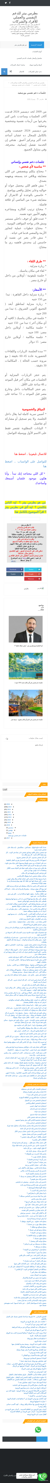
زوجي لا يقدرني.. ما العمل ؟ (37, 1396)
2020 (9, 820)
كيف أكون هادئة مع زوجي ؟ (37, 1352)
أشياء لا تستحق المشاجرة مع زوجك (34, 1358)
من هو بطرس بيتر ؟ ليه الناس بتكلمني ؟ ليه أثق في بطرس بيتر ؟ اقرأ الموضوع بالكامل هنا (25, 507)
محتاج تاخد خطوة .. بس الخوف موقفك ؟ (33, 1221)
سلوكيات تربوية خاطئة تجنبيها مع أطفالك (33, 1347)
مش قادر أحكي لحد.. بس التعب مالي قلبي (32, 1255)
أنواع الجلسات (37, 51)
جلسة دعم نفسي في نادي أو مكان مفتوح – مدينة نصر (27, 719)
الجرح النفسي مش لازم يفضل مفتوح (34, 1134)
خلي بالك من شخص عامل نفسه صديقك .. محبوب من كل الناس (25, 1036)
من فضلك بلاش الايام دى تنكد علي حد (34, 985)
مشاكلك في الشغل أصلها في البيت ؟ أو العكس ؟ (30, 1269)
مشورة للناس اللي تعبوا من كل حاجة (34, 1289)
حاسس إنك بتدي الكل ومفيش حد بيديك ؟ (32, 1176)
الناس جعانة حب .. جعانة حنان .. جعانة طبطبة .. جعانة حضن (27, 922)
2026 (8, 804)
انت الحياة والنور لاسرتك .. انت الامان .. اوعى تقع (30, 1031)
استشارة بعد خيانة (40, 1111)
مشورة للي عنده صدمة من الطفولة (34, 1295)
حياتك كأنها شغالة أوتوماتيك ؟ (36, 1188)
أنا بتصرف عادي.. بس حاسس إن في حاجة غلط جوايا (29, 1145)
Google (31, 574)
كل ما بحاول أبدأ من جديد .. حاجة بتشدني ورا (31, 1216)
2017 (8, 838)
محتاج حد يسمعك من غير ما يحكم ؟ (34, 1244)
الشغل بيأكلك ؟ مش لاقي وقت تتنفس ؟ (33, 1137)
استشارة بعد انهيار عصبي (38, 1106)
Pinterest (31, 579)
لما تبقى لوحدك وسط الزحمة (36, 1219)
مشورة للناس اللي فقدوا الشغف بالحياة (33, 1292)
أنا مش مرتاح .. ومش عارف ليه (36, 1151)
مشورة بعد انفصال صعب (38, 1275)
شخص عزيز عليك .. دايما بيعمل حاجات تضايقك (31, 1005)
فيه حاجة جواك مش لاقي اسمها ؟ (35, 1202)
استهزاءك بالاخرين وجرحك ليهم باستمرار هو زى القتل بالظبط (26, 860)
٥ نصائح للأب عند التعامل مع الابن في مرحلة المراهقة (29, 1327)
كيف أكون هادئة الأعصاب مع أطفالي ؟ (34, 1355)
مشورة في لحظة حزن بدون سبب (35, 1281)
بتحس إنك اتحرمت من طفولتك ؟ (35, 1154)
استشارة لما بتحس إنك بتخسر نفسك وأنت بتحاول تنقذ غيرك (26, 1126)
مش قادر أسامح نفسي (38, 1258)
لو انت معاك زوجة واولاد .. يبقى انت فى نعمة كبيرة (30, 1039)
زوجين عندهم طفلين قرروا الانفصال (34, 924)
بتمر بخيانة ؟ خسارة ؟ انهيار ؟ (36, 1162)
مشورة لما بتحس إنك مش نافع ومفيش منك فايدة (30, 1297)
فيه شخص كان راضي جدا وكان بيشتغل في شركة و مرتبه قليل (26, 886)
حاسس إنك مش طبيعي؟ (38, 1179)
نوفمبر (10, 830)
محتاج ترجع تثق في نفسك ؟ (37, 1230)
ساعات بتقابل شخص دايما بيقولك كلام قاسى (31, 876)
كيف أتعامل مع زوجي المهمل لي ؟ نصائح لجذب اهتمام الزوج (26, 1399)
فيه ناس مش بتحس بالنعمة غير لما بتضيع (33, 1034)
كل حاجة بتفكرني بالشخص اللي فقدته (34, 1210)
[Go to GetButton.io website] (44, 1480)
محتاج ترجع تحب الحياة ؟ (38, 1233)
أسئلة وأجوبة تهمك (35, 65)
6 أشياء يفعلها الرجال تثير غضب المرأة (33, 1369)
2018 (8, 825)
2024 (9, 809)
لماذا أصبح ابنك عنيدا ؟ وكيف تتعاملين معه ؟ (32, 1382)
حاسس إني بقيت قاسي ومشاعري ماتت (33, 1185)
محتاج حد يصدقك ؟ (40, 1247)
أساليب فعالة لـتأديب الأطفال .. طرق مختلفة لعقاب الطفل (27, 1374)
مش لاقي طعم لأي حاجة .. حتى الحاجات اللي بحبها (30, 1264)
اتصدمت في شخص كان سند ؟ (36, 1095)
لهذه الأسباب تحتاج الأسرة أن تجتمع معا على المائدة (29, 1385)
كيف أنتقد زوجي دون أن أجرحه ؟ (35, 1324)
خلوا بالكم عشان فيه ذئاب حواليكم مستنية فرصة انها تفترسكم (26, 1047)
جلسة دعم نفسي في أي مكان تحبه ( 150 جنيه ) (29, 683)
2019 (9, 822)
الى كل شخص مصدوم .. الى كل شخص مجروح (31, 857)
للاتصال (21, 71)
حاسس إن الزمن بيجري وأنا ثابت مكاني (33, 1171)
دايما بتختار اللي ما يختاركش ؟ (36, 1193)
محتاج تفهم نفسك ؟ (39, 1238)
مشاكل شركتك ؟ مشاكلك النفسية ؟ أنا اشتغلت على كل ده (27, 1267)
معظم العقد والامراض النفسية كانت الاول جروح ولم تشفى (27, 957)
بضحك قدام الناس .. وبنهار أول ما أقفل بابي (32, 1168)
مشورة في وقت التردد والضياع (36, 1283)
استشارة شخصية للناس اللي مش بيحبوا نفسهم (30, 1120)
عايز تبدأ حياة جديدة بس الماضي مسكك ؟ (32, 1196)
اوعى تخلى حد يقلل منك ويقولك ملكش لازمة (31, 1028)
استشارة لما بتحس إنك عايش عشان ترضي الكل (30, 1131)
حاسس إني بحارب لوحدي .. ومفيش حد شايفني (31, 1182)
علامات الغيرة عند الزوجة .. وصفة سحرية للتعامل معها (29, 1344)
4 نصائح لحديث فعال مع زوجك (36, 1338)
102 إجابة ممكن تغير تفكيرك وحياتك (34, 1092)
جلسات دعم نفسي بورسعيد (17, 835)
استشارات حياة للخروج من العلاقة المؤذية (32, 1097)
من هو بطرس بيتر (21, 45)
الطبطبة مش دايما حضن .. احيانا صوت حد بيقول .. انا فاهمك (26, 1050)
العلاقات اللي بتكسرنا (39, 1140)
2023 (9, 812)
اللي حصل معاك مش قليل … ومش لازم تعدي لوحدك (29, 1143)
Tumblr (13, 574)
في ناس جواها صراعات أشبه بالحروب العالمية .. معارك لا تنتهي (26, 1073)
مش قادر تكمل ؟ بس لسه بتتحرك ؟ (34, 1261)
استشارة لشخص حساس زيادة (36, 1123)
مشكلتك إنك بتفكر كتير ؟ (38, 1272)
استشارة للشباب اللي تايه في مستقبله (33, 1089)
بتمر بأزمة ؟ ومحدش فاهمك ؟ (36, 1159)
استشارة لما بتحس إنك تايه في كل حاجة (33, 1128)
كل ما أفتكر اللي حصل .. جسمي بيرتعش (33, 1213)
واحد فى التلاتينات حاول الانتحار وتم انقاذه (32, 919)
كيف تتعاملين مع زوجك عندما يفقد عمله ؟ (33, 1361)
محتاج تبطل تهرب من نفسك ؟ (36, 1224)
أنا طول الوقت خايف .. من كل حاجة (35, 1148)
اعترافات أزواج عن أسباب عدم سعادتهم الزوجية (30, 1388)
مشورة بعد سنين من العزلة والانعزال (34, 1278)
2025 (10, 807)
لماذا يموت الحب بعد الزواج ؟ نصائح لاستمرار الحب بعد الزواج (26, 1333)
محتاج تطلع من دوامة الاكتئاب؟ (36, 1235)
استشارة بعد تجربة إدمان (38, 1109)
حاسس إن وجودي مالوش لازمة (36, 1174)
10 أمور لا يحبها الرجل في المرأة (35, 1330)
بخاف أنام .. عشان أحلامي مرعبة (35, 1165)
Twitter (31, 569)
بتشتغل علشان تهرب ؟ (38, 1157)
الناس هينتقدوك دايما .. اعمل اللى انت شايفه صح (30, 1025)
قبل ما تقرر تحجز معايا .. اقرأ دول (35, 1204)
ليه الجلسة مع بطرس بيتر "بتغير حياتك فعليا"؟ (28, 646)
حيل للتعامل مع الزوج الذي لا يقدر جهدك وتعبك (31, 1350)
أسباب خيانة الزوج (40, 1341)
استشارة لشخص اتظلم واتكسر (36, 1103)
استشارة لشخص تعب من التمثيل (35, 1100)
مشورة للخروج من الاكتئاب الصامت (34, 1286)
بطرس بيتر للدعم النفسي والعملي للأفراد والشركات (25, 17)
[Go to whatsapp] (44, 1476)
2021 (10, 817)
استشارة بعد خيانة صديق (38, 1114)
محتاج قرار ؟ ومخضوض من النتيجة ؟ (34, 1250)
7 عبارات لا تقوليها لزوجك (38, 1401)
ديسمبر (10, 827)
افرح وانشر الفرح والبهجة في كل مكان (33, 873)
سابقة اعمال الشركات (17, 65)
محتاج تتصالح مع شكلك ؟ (38, 1227)
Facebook (13, 569)
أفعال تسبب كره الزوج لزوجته (36, 1414)
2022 (10, 814)
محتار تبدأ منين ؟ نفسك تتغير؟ (36, 1252)
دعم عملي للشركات (35, 71)
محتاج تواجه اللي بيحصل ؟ (37, 1241)
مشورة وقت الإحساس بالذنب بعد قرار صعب (31, 1300)
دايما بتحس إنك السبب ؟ (38, 1190)
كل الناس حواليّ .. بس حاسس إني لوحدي (32, 1207)
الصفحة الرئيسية (36, 45)
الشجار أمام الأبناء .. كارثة (38, 1336)
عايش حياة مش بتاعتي (38, 1199)
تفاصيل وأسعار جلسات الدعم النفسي (29, 58)
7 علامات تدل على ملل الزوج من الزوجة (33, 1321)
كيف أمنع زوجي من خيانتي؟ (37, 1372)
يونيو (10, 833)
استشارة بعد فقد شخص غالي (36, 1117)
